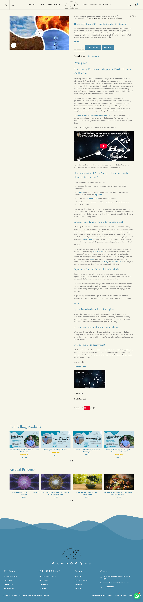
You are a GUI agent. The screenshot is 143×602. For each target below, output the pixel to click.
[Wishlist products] (6, 5)
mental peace (98, 252)
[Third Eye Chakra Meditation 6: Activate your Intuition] (18, 482)
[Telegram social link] (94, 408)
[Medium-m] (85, 563)
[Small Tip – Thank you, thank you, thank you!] (112, 439)
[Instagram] (71, 563)
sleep (92, 259)
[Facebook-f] (53, 563)
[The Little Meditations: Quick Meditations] (112, 482)
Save (88, 408)
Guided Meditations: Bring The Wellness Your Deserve (98, 16)
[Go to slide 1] (70, 461)
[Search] (13, 5)
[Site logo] (71, 5)
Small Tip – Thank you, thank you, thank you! (112, 451)
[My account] (130, 5)
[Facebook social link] (80, 408)
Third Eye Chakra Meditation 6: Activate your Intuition (18, 493)
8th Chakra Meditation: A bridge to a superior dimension (81, 493)
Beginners (98, 195)
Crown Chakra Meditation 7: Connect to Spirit (49, 493)
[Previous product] (130, 16)
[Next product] (135, 16)
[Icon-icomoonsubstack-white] (90, 563)
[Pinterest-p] (76, 563)
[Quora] (81, 563)
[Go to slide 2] (72, 461)
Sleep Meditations (80, 18)
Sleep (81, 192)
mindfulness (116, 262)
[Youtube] (62, 563)
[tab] (79, 55)
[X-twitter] (57, 563)
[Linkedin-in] (67, 563)
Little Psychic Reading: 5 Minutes (81, 450)
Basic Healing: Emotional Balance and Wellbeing (49, 451)
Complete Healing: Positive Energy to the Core (18, 451)
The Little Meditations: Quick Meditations (112, 493)
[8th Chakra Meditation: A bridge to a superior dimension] (81, 482)
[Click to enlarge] (13, 45)
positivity (104, 262)
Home (76, 16)
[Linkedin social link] (91, 408)
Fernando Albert (80, 367)
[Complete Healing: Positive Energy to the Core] (18, 439)
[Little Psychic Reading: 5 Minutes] (81, 439)
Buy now (108, 47)
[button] (137, 596)
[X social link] (82, 408)
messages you (88, 239)
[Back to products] (133, 16)
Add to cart (93, 47)
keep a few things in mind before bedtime (94, 115)
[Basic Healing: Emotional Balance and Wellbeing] (49, 439)
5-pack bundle (93, 198)
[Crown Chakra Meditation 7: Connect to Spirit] (49, 482)
